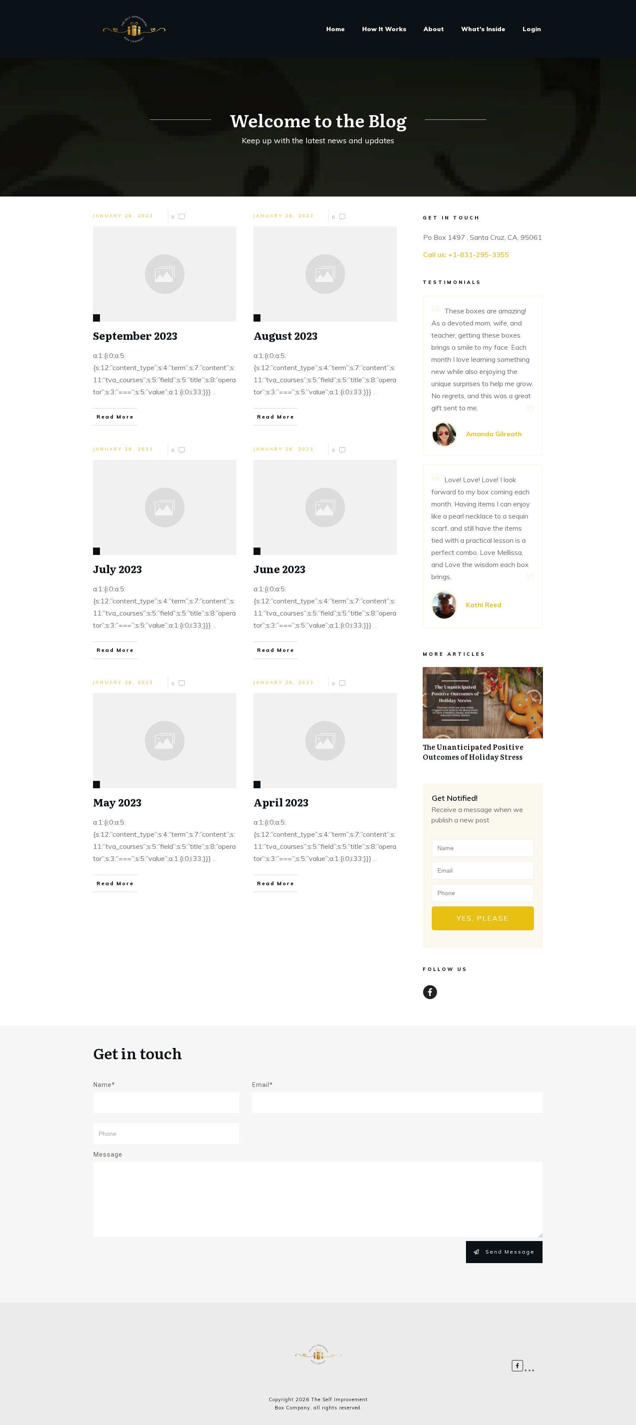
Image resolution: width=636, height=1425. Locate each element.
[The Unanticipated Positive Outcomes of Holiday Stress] (483, 718)
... (214, 391)
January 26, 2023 (123, 216)
